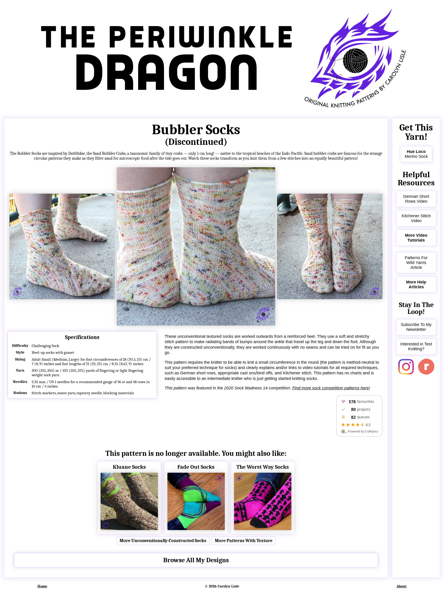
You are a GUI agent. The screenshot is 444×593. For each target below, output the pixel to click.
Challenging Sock (45, 346)
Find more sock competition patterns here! (331, 388)
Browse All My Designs (196, 560)
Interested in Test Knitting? (416, 346)
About (402, 586)
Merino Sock (416, 154)
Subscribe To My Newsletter (416, 327)
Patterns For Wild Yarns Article (416, 262)
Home (42, 586)
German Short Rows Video (416, 199)
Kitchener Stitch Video (416, 218)
